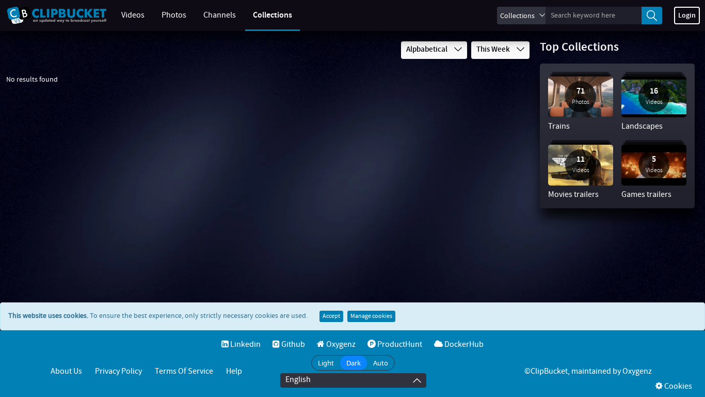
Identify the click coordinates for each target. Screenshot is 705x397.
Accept (331, 316)
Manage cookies (371, 316)
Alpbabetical (427, 49)
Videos (133, 15)
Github (292, 344)
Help (234, 371)
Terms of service (184, 371)
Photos (174, 15)
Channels (219, 15)
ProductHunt (399, 344)
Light (326, 363)
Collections (272, 15)
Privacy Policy (118, 371)
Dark (353, 363)
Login (687, 15)
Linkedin (245, 344)
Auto (380, 363)
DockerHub (463, 344)
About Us (66, 371)
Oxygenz (340, 344)
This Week (493, 49)
